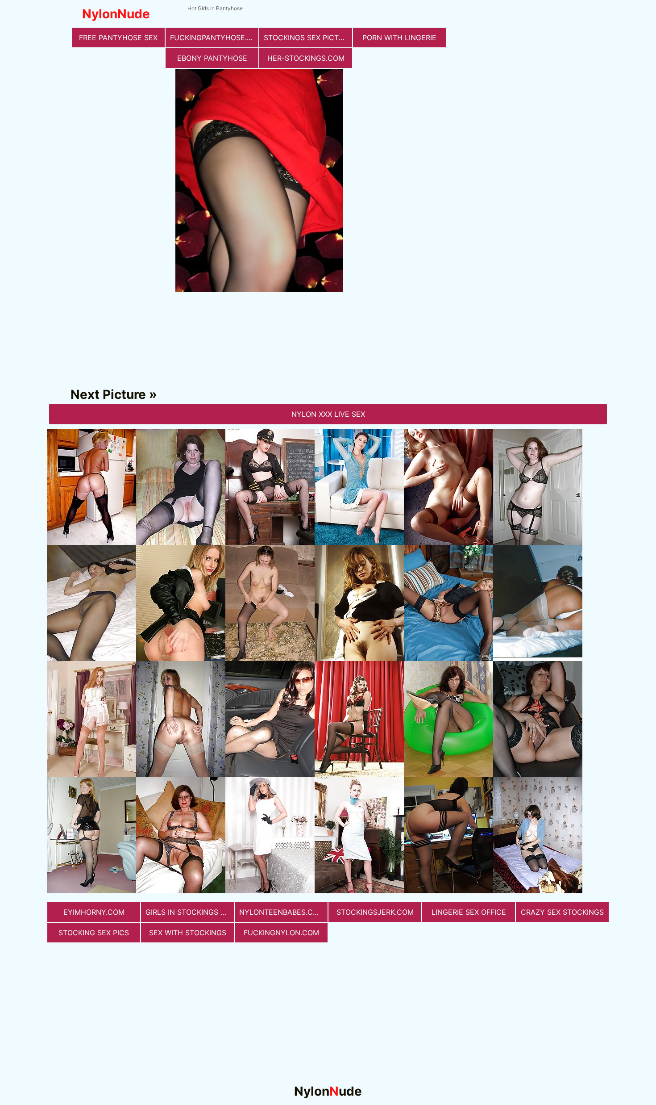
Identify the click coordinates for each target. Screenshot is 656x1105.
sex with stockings (187, 932)
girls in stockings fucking (189, 912)
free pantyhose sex (118, 37)
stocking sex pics (93, 932)
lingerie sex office (469, 912)
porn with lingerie (399, 37)
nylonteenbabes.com (281, 912)
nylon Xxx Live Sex (328, 414)
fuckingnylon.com (281, 932)
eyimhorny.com (94, 912)
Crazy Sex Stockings (562, 912)
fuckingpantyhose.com (214, 37)
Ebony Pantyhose (212, 58)
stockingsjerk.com (375, 912)
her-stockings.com (306, 58)
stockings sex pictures (308, 37)
